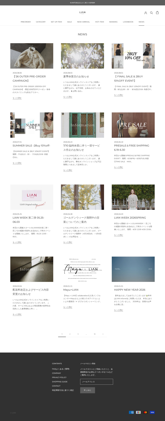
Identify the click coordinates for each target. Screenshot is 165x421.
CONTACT (56, 386)
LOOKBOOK (128, 22)
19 (94, 334)
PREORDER (26, 22)
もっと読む (17, 98)
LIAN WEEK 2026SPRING (130, 217)
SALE (69, 22)
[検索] (151, 12)
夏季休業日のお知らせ (76, 76)
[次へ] (103, 334)
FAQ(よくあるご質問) (60, 369)
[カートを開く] (157, 12)
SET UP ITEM (56, 22)
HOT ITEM (99, 22)
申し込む (87, 390)
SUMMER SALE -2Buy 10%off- (31, 145)
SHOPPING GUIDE (59, 382)
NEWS (141, 22)
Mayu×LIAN (70, 289)
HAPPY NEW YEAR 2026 (129, 289)
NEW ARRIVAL (83, 22)
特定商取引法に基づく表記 (63, 390)
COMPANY (56, 373)
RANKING (113, 22)
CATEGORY (41, 22)
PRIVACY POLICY (59, 377)
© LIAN (13, 413)
